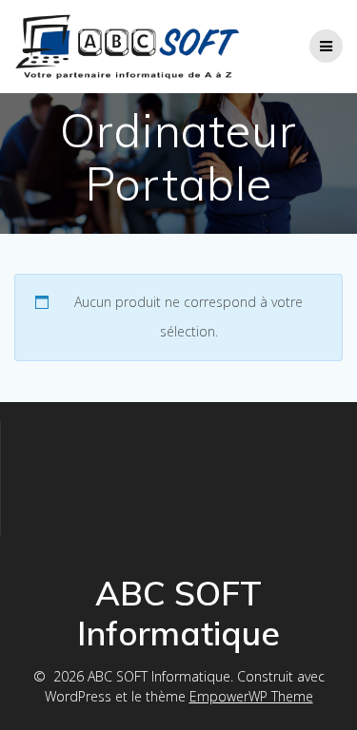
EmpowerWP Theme (251, 696)
